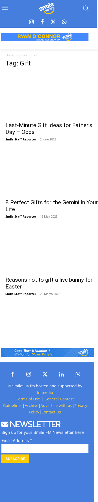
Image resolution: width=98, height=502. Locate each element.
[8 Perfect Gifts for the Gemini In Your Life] (51, 173)
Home (10, 55)
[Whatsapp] (64, 22)
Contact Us (51, 412)
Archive (31, 405)
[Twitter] (53, 22)
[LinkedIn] (61, 374)
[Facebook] (42, 22)
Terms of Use (28, 398)
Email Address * (16, 440)
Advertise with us (56, 405)
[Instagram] (31, 22)
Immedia (45, 392)
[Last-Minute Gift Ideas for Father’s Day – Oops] (51, 95)
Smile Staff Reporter (20, 139)
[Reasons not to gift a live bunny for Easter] (51, 250)
